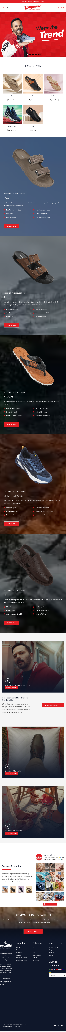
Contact (18, 955)
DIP (34, 952)
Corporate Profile (21, 958)
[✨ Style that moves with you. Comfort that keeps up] (40, 867)
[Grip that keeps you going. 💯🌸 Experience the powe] (59, 886)
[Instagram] (61, 7)
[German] (57, 969)
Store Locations (53, 947)
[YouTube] (62, 1025)
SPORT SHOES (37, 955)
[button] (7, 7)
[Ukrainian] (50, 972)
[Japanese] (61, 969)
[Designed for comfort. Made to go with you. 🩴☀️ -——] (40, 886)
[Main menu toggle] (3, 7)
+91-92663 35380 (5, 979)
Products (19, 950)
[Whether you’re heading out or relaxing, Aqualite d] (59, 896)
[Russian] (63, 969)
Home (18, 947)
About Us (19, 952)
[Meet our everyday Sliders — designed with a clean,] (50, 867)
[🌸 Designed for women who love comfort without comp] (59, 867)
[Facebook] (58, 7)
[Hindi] (59, 969)
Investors (51, 952)
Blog (50, 950)
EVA (34, 947)
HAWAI (35, 958)
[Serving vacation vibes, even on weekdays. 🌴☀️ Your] (50, 877)
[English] (52, 969)
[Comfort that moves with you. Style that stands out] (40, 877)
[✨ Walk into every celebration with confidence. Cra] (59, 877)
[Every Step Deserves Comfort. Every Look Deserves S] (50, 896)
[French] (54, 969)
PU (33, 950)
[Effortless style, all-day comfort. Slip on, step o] (50, 886)
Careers (51, 955)
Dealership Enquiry (21, 960)
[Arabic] (50, 969)
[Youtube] (63, 7)
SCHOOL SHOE (37, 960)
